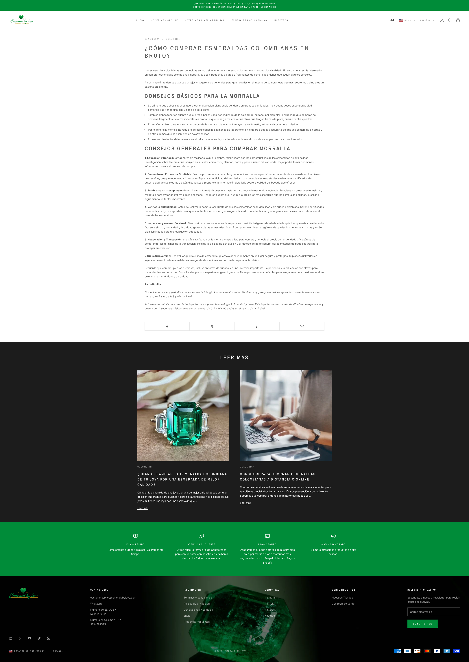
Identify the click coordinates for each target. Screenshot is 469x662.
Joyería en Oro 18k (165, 20)
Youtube (270, 615)
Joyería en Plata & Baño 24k (204, 20)
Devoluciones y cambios (198, 609)
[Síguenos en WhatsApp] (49, 638)
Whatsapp (96, 603)
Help (392, 20)
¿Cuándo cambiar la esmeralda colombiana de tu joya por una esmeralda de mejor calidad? (182, 479)
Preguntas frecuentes (197, 621)
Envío (187, 615)
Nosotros (281, 20)
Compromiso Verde (343, 603)
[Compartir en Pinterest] (257, 326)
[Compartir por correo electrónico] (302, 326)
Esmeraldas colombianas (249, 20)
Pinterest (270, 609)
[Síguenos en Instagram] (10, 638)
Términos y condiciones (198, 597)
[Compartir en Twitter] (212, 326)
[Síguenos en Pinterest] (20, 638)
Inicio (140, 20)
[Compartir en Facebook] (167, 326)
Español (425, 20)
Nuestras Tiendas (342, 597)
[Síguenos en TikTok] (39, 638)
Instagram (271, 597)
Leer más (142, 508)
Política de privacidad (197, 603)
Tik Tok (269, 603)
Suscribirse (422, 623)
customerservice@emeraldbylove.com (113, 597)
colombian (173, 39)
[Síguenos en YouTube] (30, 638)
